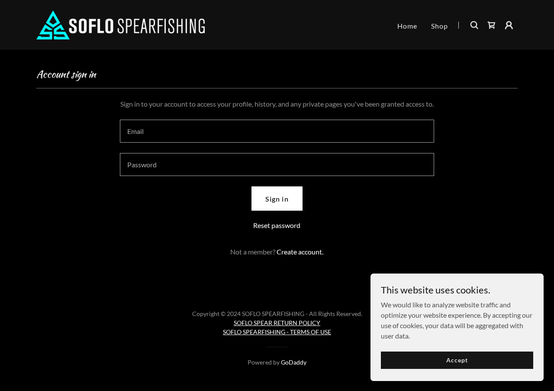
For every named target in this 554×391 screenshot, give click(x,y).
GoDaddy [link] (293, 362)
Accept (456, 360)
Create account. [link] (300, 252)
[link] (120, 24)
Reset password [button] (276, 225)
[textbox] (277, 131)
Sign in (276, 199)
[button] (509, 25)
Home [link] (407, 26)
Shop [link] (439, 26)
